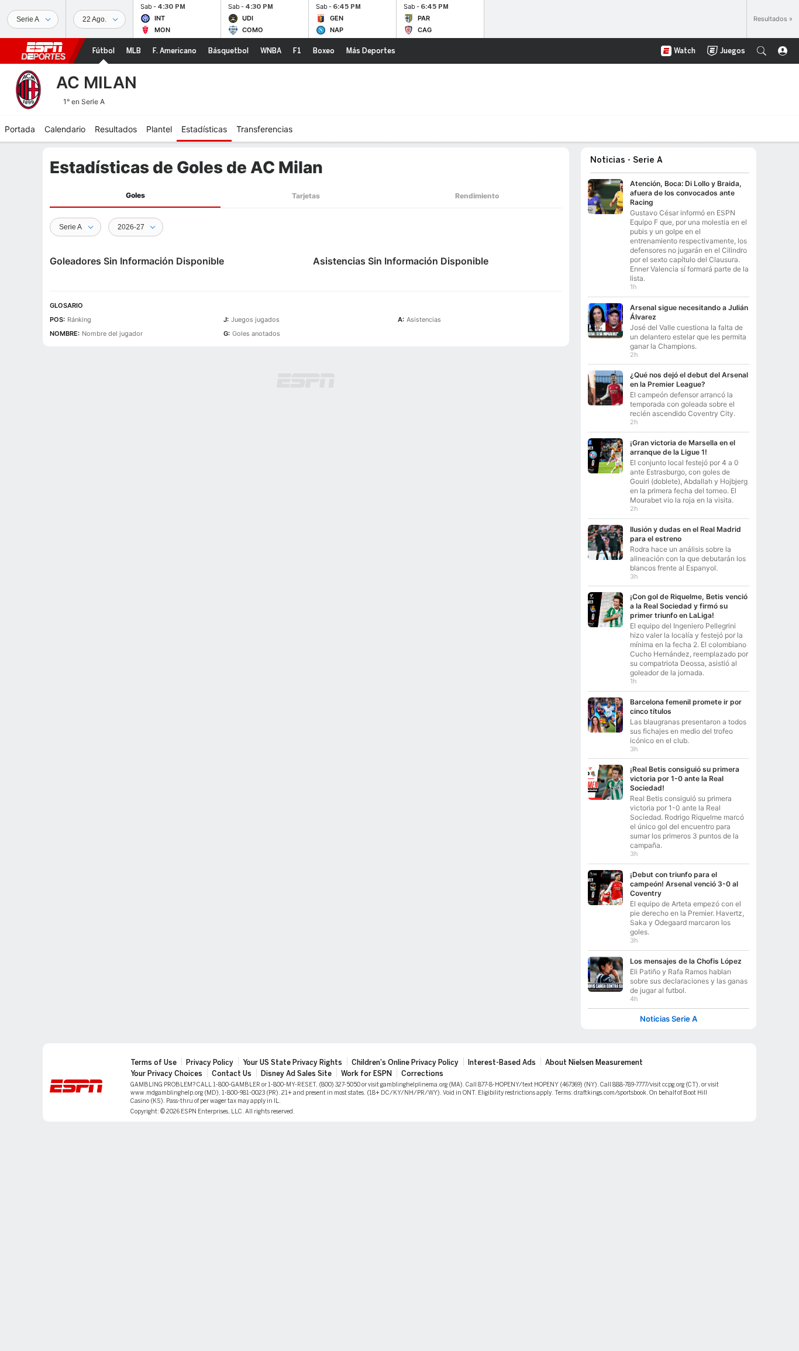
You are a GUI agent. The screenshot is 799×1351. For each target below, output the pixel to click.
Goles (135, 195)
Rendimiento (477, 195)
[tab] (135, 196)
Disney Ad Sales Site (296, 1074)
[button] (761, 51)
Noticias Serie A (668, 1019)
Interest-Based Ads (502, 1062)
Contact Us (232, 1074)
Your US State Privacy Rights (292, 1062)
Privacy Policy (209, 1062)
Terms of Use (153, 1062)
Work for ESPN (366, 1074)
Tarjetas (306, 195)
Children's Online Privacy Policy (405, 1062)
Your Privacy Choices (166, 1074)
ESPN (43, 51)
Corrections (422, 1074)
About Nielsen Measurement (594, 1062)
